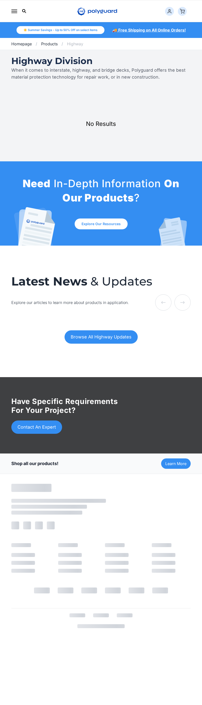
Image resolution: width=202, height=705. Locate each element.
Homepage (21, 43)
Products (49, 43)
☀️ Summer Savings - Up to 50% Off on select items (60, 30)
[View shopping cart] (182, 11)
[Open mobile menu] (14, 11)
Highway (75, 43)
